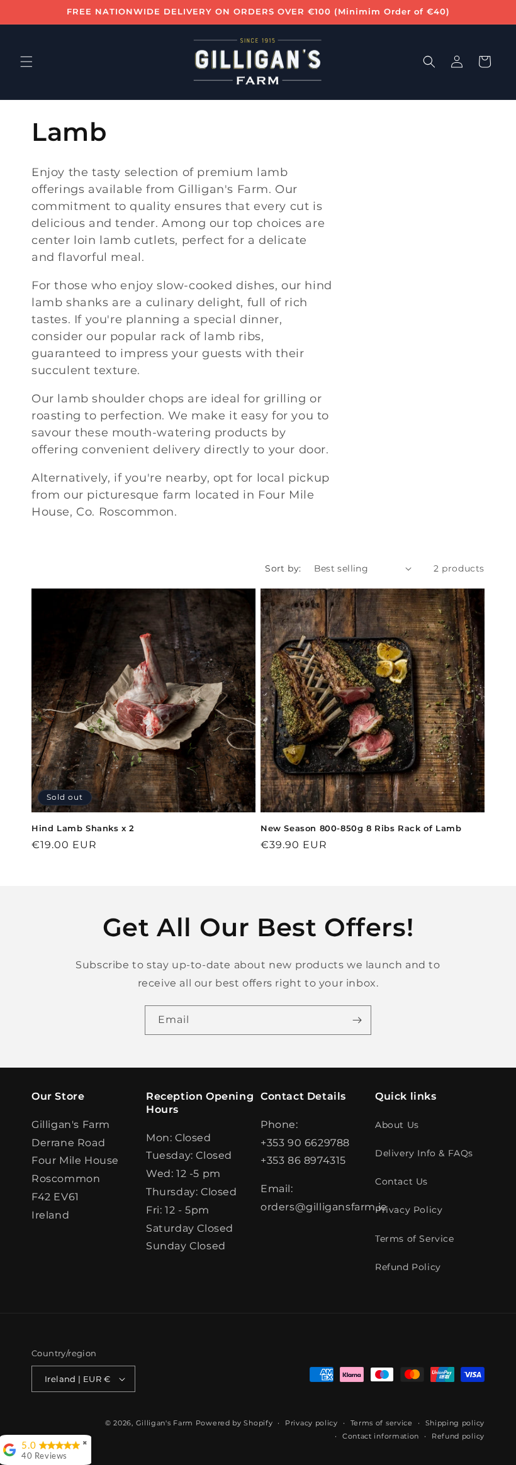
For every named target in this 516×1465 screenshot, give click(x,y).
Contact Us (401, 1181)
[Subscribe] (357, 1020)
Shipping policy (455, 1422)
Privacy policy (311, 1422)
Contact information (380, 1436)
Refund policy (458, 1436)
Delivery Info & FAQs (424, 1153)
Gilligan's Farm (165, 1422)
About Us (397, 1125)
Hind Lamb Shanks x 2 (83, 828)
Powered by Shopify (234, 1422)
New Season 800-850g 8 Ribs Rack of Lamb (361, 828)
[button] (26, 61)
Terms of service (382, 1422)
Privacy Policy (408, 1209)
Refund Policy (408, 1267)
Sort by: (283, 568)
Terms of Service (414, 1238)
